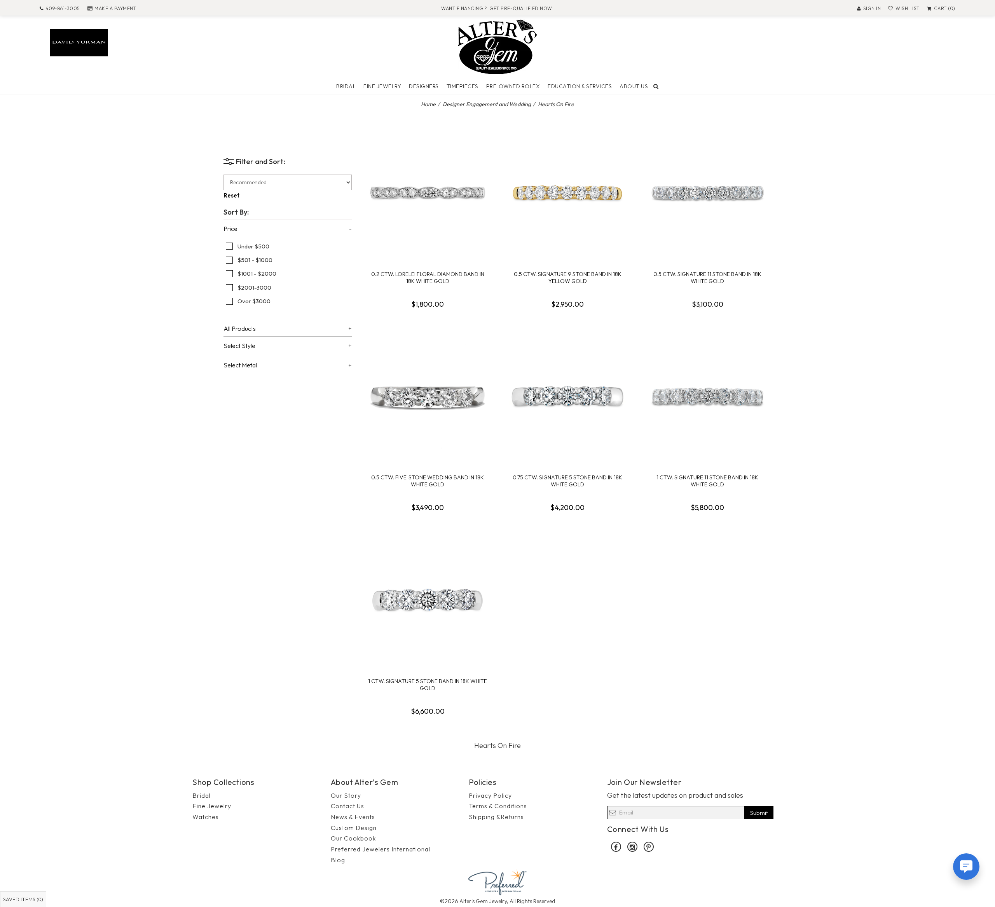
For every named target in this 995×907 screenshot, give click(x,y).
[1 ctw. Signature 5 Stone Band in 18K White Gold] (427, 600)
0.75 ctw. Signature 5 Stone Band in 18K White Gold (567, 481)
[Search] (656, 86)
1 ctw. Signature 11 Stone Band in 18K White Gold (707, 481)
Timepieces (462, 86)
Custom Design (354, 828)
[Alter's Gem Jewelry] (497, 46)
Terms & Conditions (498, 806)
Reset (231, 195)
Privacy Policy (490, 795)
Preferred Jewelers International (380, 849)
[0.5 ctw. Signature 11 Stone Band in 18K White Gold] (707, 193)
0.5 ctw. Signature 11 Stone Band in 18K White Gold (707, 278)
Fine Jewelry (382, 86)
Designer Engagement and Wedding (487, 104)
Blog (338, 860)
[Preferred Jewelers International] (497, 881)
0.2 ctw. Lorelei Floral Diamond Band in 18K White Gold (427, 278)
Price (230, 228)
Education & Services (580, 86)
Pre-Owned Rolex (513, 86)
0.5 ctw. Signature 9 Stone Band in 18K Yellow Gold (567, 278)
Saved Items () (23, 899)
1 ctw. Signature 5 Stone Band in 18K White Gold (427, 685)
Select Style (239, 346)
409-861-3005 (62, 8)
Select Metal (240, 365)
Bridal (346, 86)
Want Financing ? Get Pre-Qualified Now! (497, 8)
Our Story (346, 795)
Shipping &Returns (496, 817)
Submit (759, 812)
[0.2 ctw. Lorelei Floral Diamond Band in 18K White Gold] (427, 193)
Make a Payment (115, 8)
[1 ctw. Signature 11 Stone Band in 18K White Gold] (707, 396)
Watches (205, 817)
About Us (634, 86)
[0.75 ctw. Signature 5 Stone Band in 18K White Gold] (567, 396)
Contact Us (347, 806)
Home (428, 104)
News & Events (353, 817)
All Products (239, 328)
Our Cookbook (353, 838)
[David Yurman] (79, 41)
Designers (424, 86)
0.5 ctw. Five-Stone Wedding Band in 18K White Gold (427, 481)
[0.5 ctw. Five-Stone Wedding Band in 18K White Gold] (427, 396)
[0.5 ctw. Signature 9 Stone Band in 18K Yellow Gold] (567, 193)
